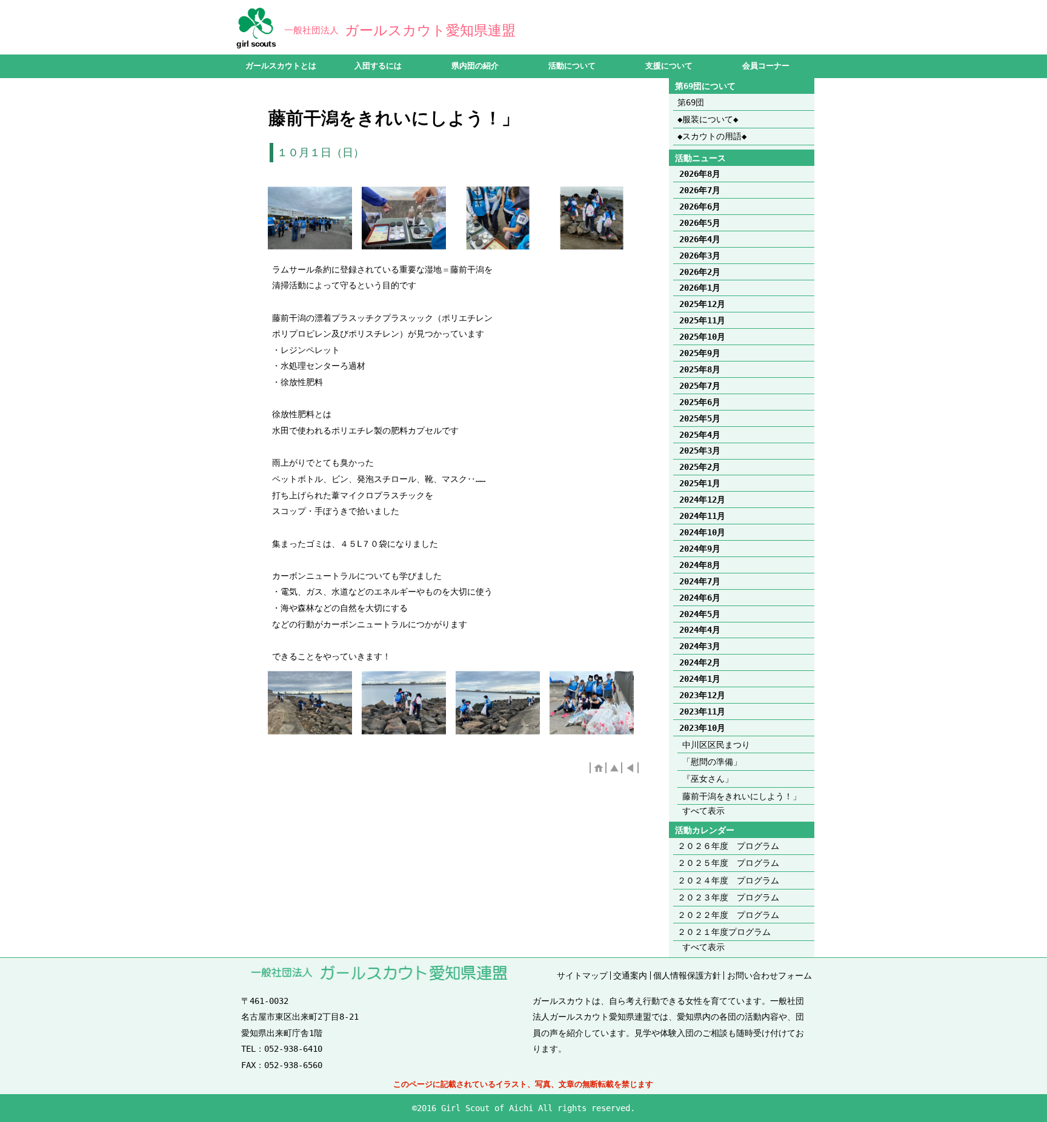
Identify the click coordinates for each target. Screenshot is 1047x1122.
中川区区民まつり (716, 745)
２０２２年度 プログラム (728, 915)
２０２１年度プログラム (724, 932)
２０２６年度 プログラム (728, 846)
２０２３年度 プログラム (728, 897)
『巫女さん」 (707, 779)
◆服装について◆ (707, 119)
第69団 (690, 102)
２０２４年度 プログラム (728, 880)
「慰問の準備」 (712, 762)
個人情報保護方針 (687, 975)
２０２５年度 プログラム (728, 863)
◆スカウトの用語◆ (711, 136)
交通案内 (630, 975)
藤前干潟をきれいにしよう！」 (741, 796)
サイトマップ (582, 975)
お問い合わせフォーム (769, 975)
